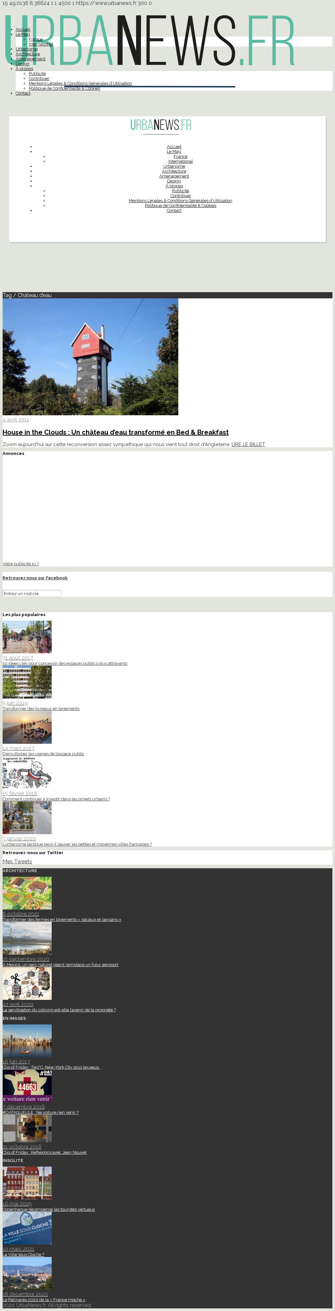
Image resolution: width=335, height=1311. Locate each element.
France (36, 39)
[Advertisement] (167, 270)
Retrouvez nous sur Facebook (35, 577)
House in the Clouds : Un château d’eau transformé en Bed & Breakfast (116, 432)
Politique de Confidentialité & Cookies (64, 88)
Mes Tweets (17, 861)
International (41, 44)
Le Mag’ (23, 34)
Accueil (23, 29)
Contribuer (39, 78)
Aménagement (30, 58)
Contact (23, 93)
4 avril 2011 (16, 420)
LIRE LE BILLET (248, 444)
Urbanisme (27, 49)
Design (22, 63)
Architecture (28, 53)
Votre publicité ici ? (21, 563)
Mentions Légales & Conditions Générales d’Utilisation (80, 83)
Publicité (37, 73)
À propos (24, 68)
